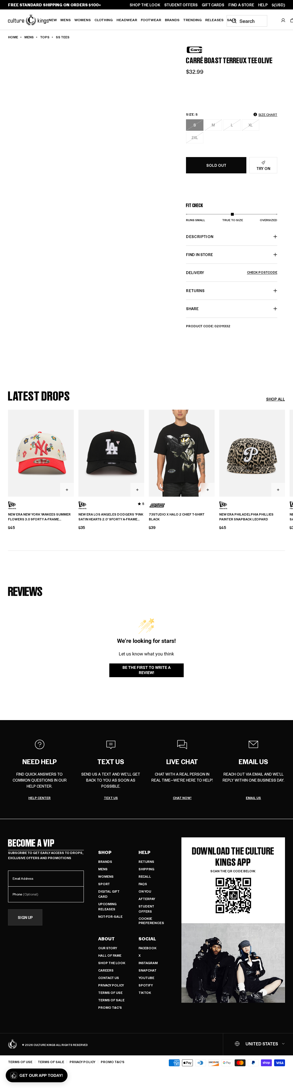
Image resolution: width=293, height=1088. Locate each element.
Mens (65, 19)
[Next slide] (285, 452)
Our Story (107, 948)
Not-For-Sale (110, 916)
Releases (214, 19)
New (53, 19)
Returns (146, 861)
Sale (231, 19)
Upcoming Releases (107, 906)
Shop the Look (111, 962)
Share (192, 308)
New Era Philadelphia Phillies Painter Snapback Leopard (246, 517)
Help (144, 852)
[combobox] (247, 21)
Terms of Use (110, 992)
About (106, 938)
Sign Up (25, 917)
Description (199, 236)
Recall (144, 876)
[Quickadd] (67, 490)
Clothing (103, 19)
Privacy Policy (111, 985)
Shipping (146, 869)
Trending (192, 19)
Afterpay (146, 898)
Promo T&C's (110, 1007)
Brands (172, 19)
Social (147, 938)
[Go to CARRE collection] (200, 49)
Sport (104, 883)
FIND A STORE (241, 5)
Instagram (148, 962)
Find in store (199, 254)
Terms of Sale (111, 1000)
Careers (106, 970)
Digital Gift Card (109, 894)
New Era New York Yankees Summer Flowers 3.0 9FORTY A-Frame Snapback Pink (39, 517)
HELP (263, 5)
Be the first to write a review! (146, 670)
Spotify (145, 985)
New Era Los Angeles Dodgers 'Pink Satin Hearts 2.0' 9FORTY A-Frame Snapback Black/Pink (110, 517)
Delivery (231, 272)
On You (144, 891)
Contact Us (108, 977)
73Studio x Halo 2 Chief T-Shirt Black (177, 517)
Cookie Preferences (151, 920)
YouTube (146, 977)
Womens (82, 19)
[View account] (283, 20)
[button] (37, 1075)
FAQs (142, 883)
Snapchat (147, 970)
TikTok (144, 992)
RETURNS (195, 290)
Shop (105, 852)
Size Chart (267, 114)
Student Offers (146, 909)
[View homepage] (28, 19)
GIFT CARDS (213, 5)
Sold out (216, 165)
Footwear (151, 19)
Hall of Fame (109, 955)
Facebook (147, 948)
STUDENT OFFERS (181, 5)
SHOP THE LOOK (145, 5)
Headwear (126, 19)
